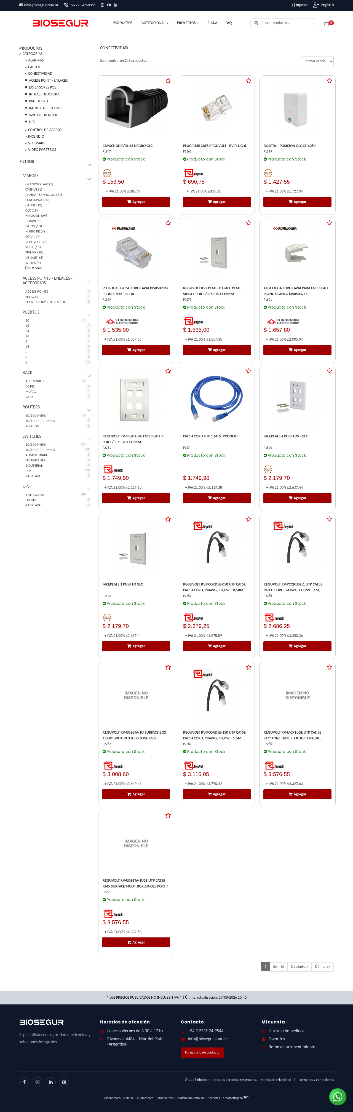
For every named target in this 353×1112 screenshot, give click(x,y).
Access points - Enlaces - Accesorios (48, 281)
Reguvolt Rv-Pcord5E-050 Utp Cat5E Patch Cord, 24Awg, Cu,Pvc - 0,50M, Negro (214, 587)
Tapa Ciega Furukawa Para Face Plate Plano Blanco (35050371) (296, 291)
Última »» (322, 967)
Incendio (36, 137)
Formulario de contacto (202, 1052)
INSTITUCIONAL (153, 23)
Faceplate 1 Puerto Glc (123, 584)
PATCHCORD (38, 101)
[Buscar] (256, 23)
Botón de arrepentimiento (292, 1047)
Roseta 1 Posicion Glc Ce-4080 (289, 146)
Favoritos (277, 1039)
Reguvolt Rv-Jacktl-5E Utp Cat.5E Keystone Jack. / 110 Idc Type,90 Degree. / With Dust (292, 736)
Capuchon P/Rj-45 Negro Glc (128, 146)
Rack (27, 373)
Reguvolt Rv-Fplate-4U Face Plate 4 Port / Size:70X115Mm (133, 439)
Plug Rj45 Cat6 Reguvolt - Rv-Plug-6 (214, 146)
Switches (32, 436)
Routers (31, 407)
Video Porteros (42, 150)
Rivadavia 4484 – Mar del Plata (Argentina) (135, 1042)
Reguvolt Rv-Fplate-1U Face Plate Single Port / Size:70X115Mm (212, 291)
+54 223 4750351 (82, 5)
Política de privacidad (275, 1080)
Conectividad (40, 74)
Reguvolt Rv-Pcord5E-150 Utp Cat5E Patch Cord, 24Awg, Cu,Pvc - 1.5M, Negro (214, 736)
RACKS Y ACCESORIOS (45, 108)
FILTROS (27, 162)
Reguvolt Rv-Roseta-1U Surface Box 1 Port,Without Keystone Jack (134, 736)
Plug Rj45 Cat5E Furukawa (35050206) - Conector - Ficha (135, 291)
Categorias (32, 54)
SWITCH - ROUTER (43, 115)
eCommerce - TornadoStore (155, 1098)
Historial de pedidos (286, 1031)
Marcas (30, 176)
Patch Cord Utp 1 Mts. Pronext (210, 436)
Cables (34, 67)
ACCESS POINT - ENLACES (48, 81)
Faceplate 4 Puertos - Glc (286, 436)
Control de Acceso (44, 130)
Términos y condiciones (316, 1080)
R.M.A (212, 23)
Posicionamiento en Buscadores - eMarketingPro (210, 1098)
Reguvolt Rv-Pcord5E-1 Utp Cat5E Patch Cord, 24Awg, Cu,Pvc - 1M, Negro (293, 587)
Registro (327, 5)
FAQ (229, 23)
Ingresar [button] (302, 5)
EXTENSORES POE (42, 87)
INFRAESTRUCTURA (44, 94)
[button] (246, 1098)
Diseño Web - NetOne (119, 1098)
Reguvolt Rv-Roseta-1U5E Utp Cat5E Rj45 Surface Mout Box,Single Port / (135, 884)
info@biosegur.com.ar (41, 5)
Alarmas (36, 60)
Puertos (31, 312)
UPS (32, 122)
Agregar (138, 202)
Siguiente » (299, 967)
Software (36, 143)
